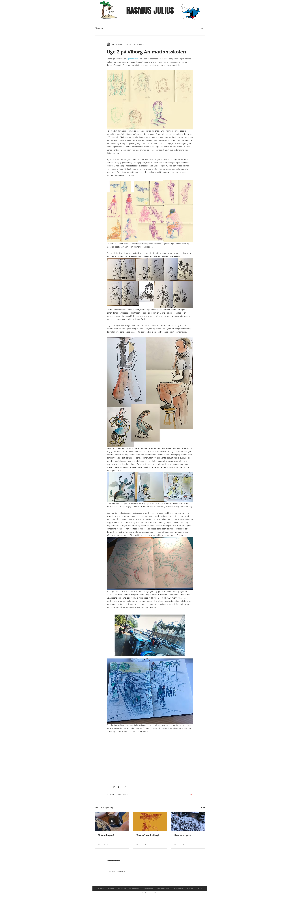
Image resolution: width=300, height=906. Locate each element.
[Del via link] (125, 787)
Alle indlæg (99, 28)
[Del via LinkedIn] (119, 787)
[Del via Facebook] (108, 787)
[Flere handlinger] (192, 44)
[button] (202, 28)
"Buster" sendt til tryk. (148, 835)
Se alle (202, 807)
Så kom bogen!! (106, 835)
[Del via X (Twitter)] (113, 787)
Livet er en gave (182, 835)
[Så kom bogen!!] (112, 821)
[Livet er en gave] (188, 821)
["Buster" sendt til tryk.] (150, 821)
